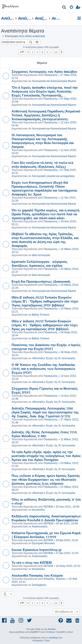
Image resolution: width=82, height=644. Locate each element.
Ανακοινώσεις (40, 526)
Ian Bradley (50, 629)
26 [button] (56, 52)
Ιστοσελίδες (38, 509)
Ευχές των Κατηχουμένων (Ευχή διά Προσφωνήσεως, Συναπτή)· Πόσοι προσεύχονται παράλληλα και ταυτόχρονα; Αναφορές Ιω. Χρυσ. (44, 188)
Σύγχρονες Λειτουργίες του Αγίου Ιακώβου (44, 71)
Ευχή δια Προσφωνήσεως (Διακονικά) (41, 281)
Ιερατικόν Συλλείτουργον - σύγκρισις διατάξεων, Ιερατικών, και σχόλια (40, 263)
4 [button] (42, 52)
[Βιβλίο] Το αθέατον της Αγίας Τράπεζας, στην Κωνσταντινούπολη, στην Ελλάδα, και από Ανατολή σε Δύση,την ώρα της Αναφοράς (45, 240)
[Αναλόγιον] (10, 5)
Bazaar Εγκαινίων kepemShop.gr (37, 550)
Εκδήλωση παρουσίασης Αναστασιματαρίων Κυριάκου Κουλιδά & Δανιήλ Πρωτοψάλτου (46, 518)
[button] (22, 52)
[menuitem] (64, 8)
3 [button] (37, 52)
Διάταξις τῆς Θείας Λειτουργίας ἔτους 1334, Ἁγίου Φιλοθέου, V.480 (44, 434)
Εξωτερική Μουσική (43, 543)
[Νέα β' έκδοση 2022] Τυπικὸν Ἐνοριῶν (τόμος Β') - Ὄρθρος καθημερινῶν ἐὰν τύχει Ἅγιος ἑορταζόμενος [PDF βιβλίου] (45, 301)
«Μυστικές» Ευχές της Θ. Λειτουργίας (53, 358)
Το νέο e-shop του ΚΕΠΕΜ (32, 562)
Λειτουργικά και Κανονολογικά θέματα (54, 81)
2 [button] (32, 52)
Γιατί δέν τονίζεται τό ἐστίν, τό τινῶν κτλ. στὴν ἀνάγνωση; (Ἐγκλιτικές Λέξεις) (43, 164)
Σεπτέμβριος (39, 584)
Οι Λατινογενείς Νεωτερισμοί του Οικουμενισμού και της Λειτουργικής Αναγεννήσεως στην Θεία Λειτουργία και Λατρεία (43, 141)
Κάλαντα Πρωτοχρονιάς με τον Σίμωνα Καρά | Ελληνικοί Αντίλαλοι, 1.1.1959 (46, 535)
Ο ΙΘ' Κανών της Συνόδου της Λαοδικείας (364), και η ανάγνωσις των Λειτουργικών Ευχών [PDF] (43, 368)
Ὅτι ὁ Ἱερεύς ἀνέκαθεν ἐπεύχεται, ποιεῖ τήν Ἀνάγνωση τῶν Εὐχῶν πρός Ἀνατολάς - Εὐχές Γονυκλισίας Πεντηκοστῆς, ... (45, 91)
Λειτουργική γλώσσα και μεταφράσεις (53, 176)
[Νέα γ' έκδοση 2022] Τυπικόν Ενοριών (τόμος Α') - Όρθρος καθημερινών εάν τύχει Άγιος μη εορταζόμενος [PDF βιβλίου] (45, 325)
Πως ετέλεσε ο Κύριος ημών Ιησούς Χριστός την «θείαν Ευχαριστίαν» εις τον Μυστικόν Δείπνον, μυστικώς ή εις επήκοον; (46, 479)
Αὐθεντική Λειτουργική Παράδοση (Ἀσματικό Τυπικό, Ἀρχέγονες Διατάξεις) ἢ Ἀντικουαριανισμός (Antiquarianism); (46, 115)
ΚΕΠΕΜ (48, 506)
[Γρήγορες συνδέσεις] (79, 18)
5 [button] (47, 52)
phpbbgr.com (55, 637)
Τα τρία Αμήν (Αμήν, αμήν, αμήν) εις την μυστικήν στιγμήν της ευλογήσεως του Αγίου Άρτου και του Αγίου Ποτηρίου (46, 456)
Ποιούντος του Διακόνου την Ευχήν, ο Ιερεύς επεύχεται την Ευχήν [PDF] (46, 347)
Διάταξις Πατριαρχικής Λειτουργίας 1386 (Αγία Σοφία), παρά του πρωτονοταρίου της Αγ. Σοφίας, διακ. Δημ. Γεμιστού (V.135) (45, 412)
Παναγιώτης (51, 74)
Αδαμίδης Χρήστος (55, 578)
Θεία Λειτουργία (41, 255)
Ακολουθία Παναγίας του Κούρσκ (37, 575)
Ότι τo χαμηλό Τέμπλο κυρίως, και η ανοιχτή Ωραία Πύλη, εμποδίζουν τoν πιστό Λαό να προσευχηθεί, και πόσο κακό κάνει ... (45, 214)
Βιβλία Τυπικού (40, 314)
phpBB (33, 632)
